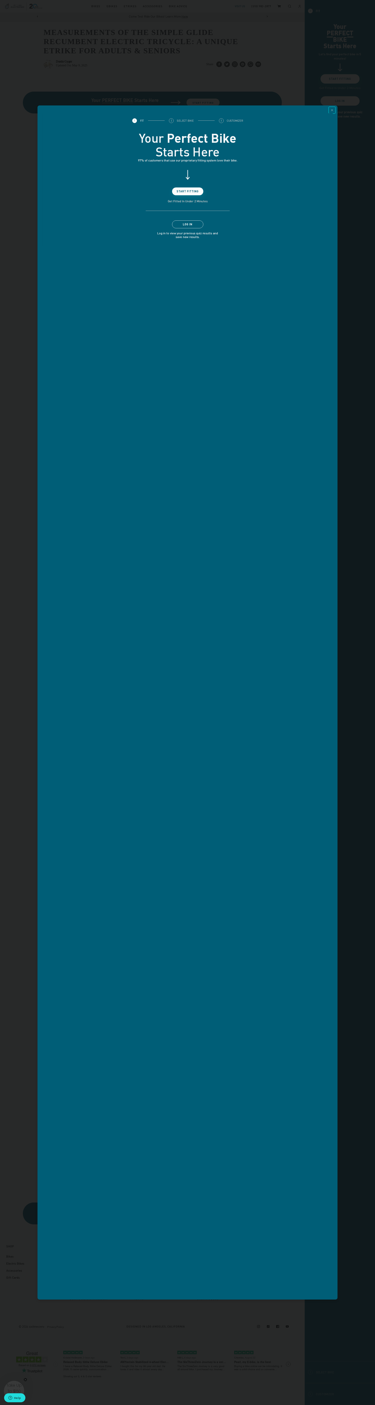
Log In (187, 224)
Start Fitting (188, 191)
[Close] (332, 110)
